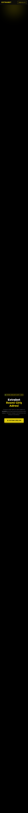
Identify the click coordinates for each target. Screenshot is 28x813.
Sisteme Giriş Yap (15, 420)
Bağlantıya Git (22, 2)
